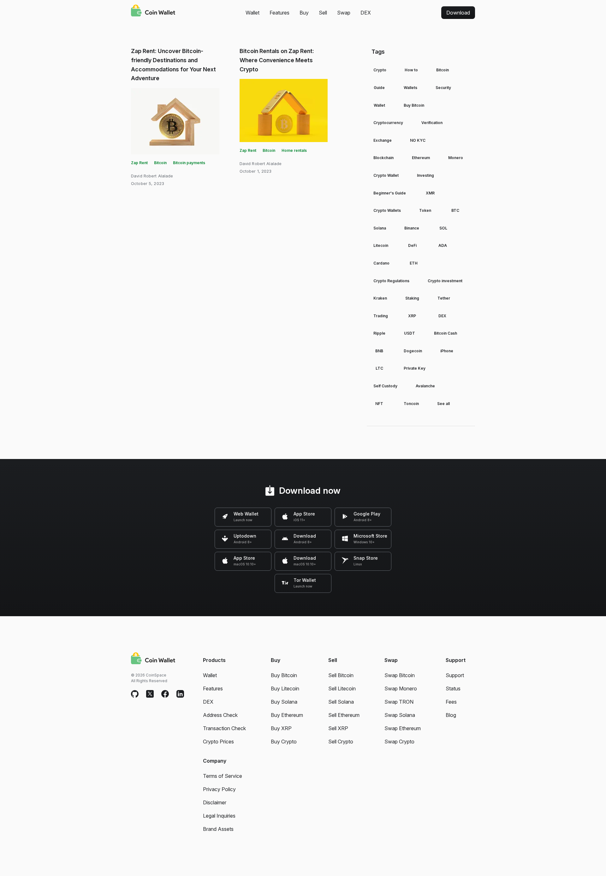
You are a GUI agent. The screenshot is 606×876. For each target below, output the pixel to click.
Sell (323, 12)
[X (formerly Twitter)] (150, 694)
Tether (443, 298)
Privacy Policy (219, 789)
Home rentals (294, 150)
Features (279, 12)
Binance (411, 228)
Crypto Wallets (387, 210)
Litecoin (380, 245)
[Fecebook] (165, 694)
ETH (414, 263)
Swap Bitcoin (399, 675)
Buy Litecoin (285, 688)
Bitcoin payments (189, 162)
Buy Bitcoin (414, 105)
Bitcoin (160, 162)
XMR (430, 193)
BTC (455, 210)
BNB (379, 351)
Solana (379, 228)
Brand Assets (218, 829)
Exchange (382, 140)
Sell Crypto (340, 741)
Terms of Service (222, 776)
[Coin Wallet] (153, 11)
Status (453, 688)
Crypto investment (445, 280)
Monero (455, 157)
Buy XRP (281, 728)
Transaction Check (224, 728)
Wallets (410, 87)
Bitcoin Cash (445, 333)
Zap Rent (139, 162)
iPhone (446, 351)
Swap (343, 12)
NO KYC (417, 140)
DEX (365, 12)
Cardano (381, 263)
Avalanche (425, 386)
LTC (379, 368)
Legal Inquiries (219, 816)
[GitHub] (135, 694)
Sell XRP (338, 728)
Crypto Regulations (391, 280)
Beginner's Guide (389, 193)
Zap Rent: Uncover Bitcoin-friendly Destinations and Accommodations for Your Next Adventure (173, 64)
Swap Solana (399, 715)
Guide (379, 87)
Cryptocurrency (388, 122)
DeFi (412, 245)
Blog (451, 715)
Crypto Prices (218, 741)
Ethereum (421, 157)
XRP (412, 315)
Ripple (379, 333)
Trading (380, 315)
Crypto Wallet (386, 175)
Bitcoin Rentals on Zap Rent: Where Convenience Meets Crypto (277, 60)
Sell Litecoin (342, 688)
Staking (412, 298)
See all (443, 403)
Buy (304, 12)
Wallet (252, 12)
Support (455, 675)
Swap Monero (400, 688)
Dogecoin (413, 351)
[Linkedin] (180, 694)
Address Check (220, 715)
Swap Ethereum (402, 728)
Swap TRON (398, 702)
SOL (443, 228)
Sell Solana (341, 702)
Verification (432, 122)
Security (443, 87)
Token (425, 210)
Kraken (380, 298)
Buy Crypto (284, 741)
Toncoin (411, 403)
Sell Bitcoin (341, 675)
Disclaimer (214, 802)
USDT (409, 333)
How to (411, 70)
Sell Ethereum (343, 715)
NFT (379, 403)
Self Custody (385, 386)
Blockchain (383, 157)
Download (458, 12)
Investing (425, 175)
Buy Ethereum (287, 715)
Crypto (379, 70)
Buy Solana (284, 702)
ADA (442, 245)
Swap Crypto (399, 741)
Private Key (414, 368)
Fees (451, 702)
